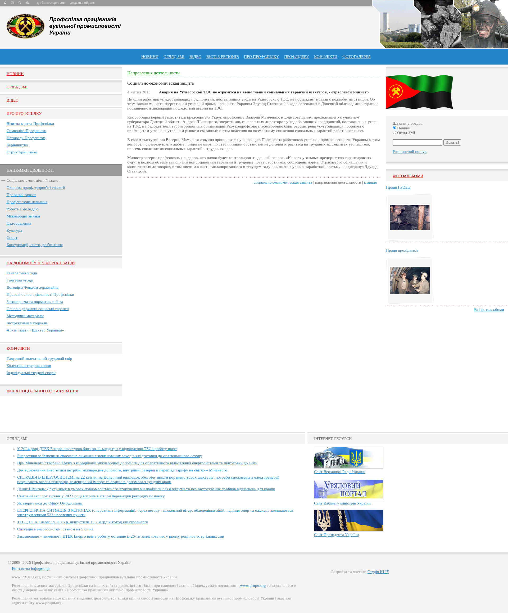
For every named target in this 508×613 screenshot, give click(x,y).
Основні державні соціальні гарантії (38, 309)
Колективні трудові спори (29, 366)
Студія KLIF (378, 572)
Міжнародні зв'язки (23, 216)
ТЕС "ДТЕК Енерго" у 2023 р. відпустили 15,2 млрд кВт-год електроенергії (82, 522)
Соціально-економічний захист (33, 180)
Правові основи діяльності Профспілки (40, 294)
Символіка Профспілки (26, 131)
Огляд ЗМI (17, 87)
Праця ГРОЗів (398, 187)
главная (370, 182)
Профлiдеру (296, 57)
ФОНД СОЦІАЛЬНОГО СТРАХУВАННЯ (42, 391)
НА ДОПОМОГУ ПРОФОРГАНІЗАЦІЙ (41, 263)
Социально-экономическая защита (283, 182)
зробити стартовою (51, 2)
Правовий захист (21, 195)
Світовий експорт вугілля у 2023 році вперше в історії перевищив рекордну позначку (91, 496)
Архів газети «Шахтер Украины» (35, 330)
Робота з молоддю (22, 209)
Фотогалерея (356, 57)
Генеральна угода (22, 273)
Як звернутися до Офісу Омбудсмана (49, 503)
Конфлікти (18, 348)
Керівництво (17, 145)
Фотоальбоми (408, 176)
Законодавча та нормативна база (35, 301)
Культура (14, 230)
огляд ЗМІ (174, 57)
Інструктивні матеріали (27, 323)
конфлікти (325, 57)
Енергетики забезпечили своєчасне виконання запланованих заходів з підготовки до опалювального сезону (109, 456)
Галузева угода (20, 280)
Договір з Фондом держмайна (32, 287)
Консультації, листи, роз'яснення (35, 245)
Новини (149, 57)
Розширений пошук (410, 151)
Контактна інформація (31, 568)
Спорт (12, 237)
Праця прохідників (402, 250)
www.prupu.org (253, 585)
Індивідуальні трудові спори (31, 373)
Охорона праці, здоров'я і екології (36, 187)
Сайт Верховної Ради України (339, 472)
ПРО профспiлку (261, 57)
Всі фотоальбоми (489, 309)
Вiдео (13, 100)
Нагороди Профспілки (26, 138)
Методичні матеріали (25, 316)
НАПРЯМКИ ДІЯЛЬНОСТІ (30, 170)
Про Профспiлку (24, 113)
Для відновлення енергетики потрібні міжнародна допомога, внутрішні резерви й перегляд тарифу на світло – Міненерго (122, 470)
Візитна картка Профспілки (30, 123)
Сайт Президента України (336, 535)
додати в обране (82, 2)
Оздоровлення (19, 223)
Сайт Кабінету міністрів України (342, 503)
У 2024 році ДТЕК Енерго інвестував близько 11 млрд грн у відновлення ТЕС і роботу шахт (97, 449)
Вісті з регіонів (222, 57)
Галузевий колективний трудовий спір (39, 358)
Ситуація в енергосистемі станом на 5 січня (55, 529)
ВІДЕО (195, 57)
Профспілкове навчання (27, 202)
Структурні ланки (22, 152)
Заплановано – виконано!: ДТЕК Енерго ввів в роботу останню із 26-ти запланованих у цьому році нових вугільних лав (120, 536)
